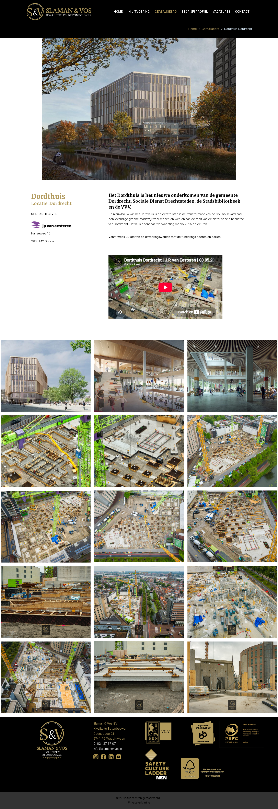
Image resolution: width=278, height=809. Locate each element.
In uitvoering (139, 11)
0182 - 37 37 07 (104, 744)
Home (192, 29)
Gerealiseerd (166, 11)
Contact (242, 11)
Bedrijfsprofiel (195, 11)
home (118, 11)
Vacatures (221, 11)
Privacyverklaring (139, 802)
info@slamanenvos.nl (108, 749)
